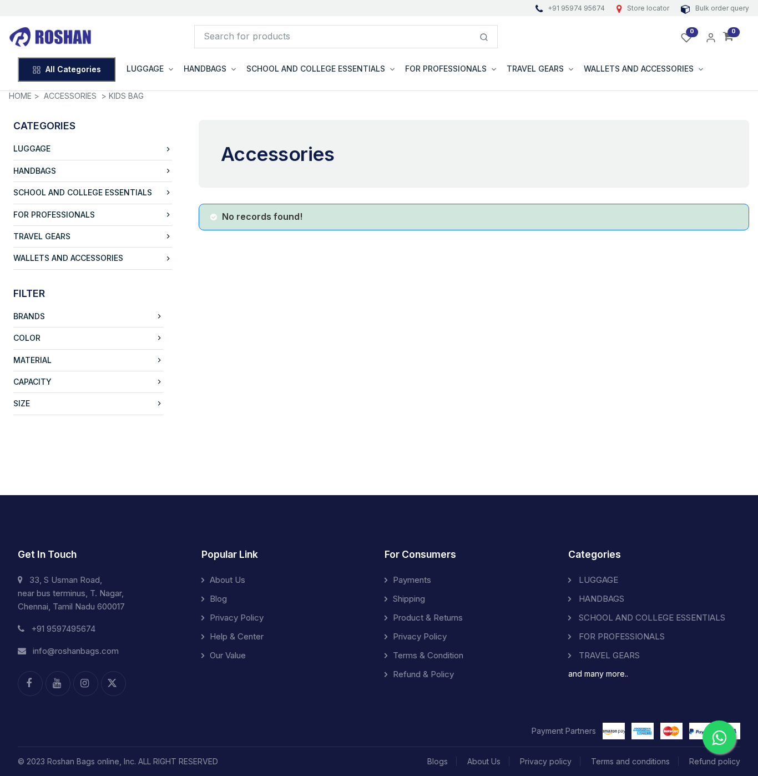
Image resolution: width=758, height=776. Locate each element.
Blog (218, 598)
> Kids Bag (122, 95)
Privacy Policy (237, 617)
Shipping (409, 598)
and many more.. (598, 673)
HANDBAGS (34, 170)
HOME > (24, 95)
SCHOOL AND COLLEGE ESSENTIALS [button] (315, 68)
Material (32, 360)
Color (27, 337)
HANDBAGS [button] (205, 68)
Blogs (437, 761)
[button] (728, 37)
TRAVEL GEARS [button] (535, 68)
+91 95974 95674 (576, 8)
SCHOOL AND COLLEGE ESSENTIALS (82, 192)
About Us (227, 580)
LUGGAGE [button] (145, 68)
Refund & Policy (423, 674)
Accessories (70, 95)
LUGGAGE (31, 148)
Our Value (228, 655)
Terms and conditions (630, 761)
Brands (29, 316)
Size (21, 403)
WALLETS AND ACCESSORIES (68, 258)
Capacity (32, 381)
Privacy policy (546, 761)
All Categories (73, 69)
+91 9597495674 (63, 628)
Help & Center (237, 636)
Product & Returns (428, 617)
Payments (412, 580)
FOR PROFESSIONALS (54, 214)
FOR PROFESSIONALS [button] (446, 68)
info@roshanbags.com (76, 651)
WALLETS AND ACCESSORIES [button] (639, 68)
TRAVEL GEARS (41, 236)
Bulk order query (721, 8)
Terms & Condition (428, 655)
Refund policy (714, 761)
